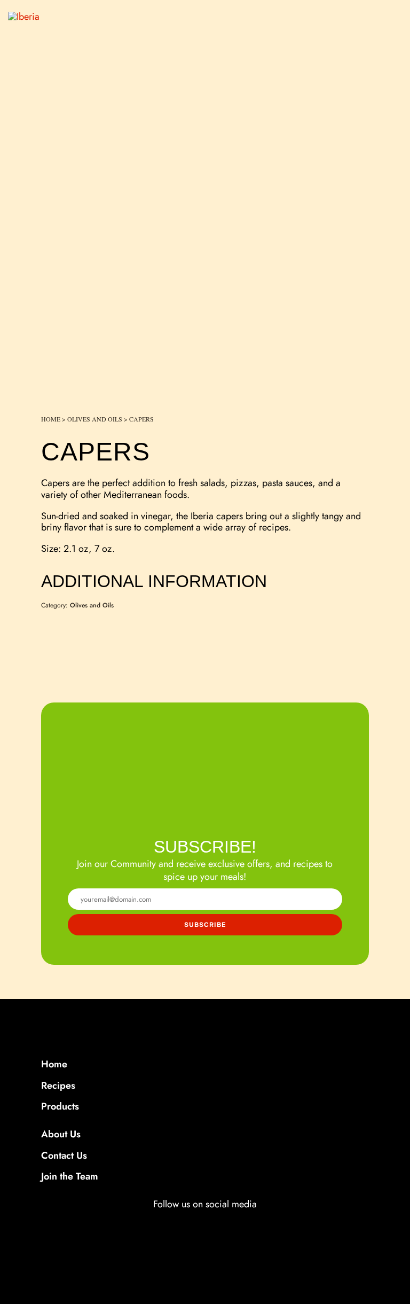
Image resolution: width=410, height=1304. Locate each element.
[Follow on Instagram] (191, 1224)
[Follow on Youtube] (245, 1224)
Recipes (58, 1085)
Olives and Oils (94, 419)
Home (50, 419)
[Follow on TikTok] (216, 1224)
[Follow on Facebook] (163, 1224)
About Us (61, 1134)
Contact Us (64, 1155)
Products (60, 1106)
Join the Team (69, 1176)
